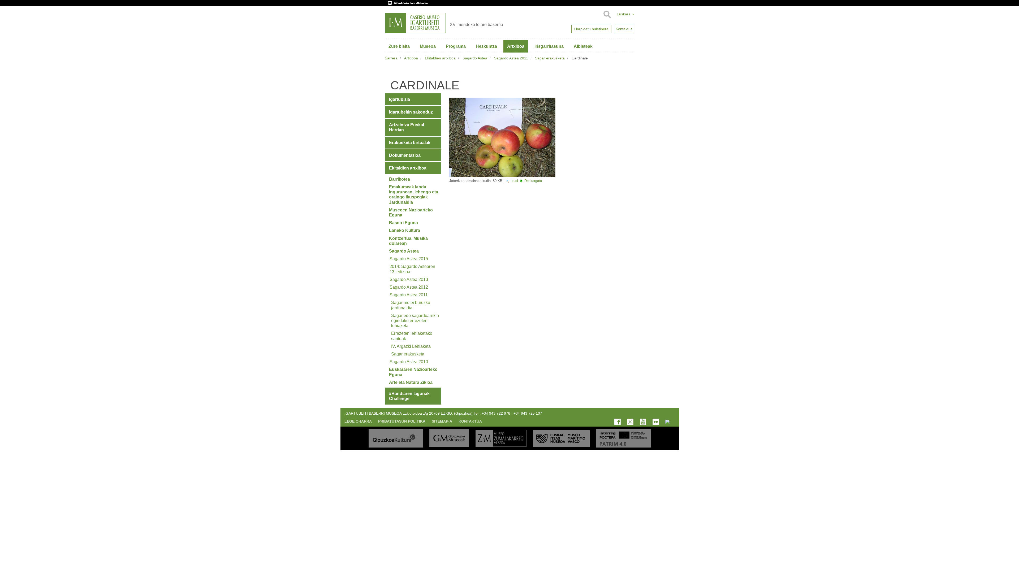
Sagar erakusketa (550, 58)
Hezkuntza (486, 46)
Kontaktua (470, 421)
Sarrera (391, 58)
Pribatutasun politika (401, 421)
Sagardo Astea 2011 (511, 58)
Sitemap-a (442, 421)
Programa (456, 46)
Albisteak (583, 46)
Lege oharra (358, 421)
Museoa (428, 46)
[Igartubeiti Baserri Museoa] (415, 23)
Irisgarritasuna (549, 46)
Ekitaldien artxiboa (440, 58)
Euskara (624, 14)
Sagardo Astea (475, 58)
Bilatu (607, 15)
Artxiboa (515, 46)
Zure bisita (399, 46)
